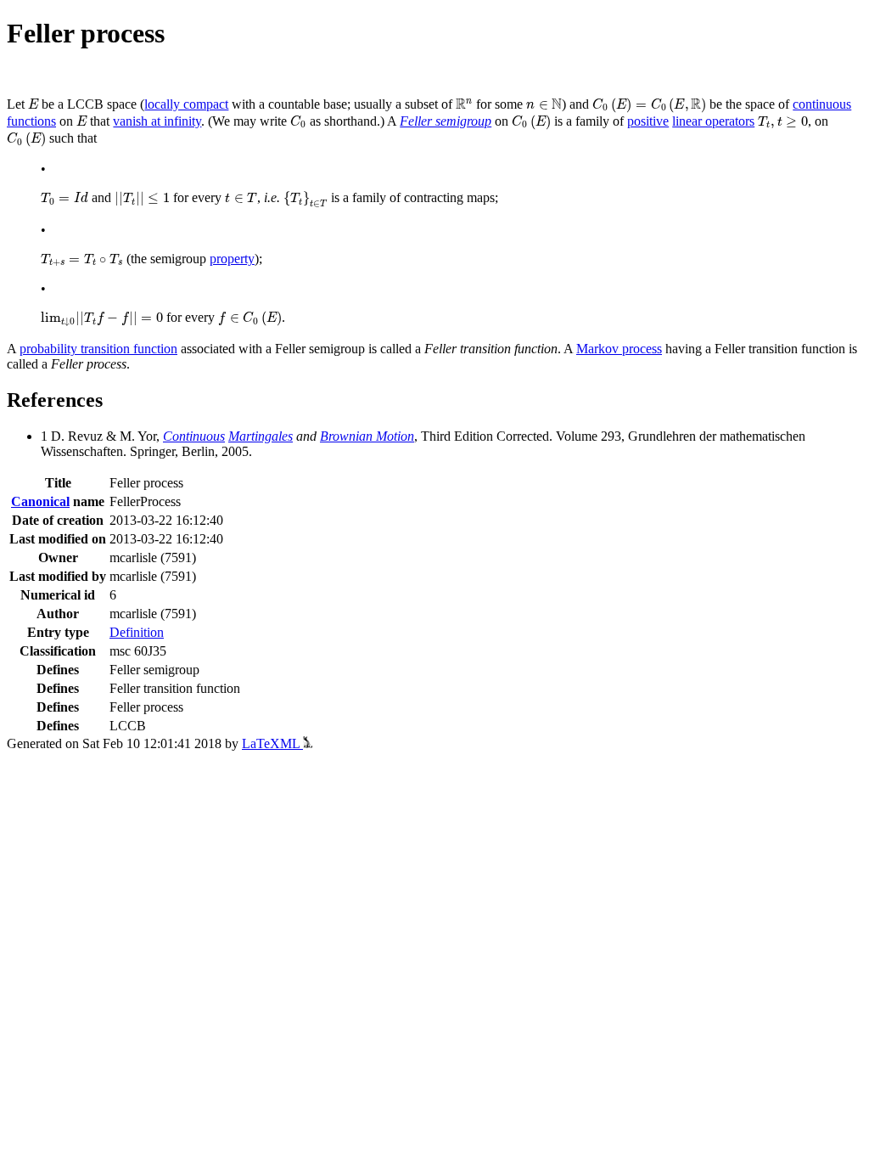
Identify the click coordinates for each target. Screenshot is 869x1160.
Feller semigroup (445, 121)
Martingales (260, 436)
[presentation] (33, 104)
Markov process (619, 348)
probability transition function (98, 348)
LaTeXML (272, 743)
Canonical (40, 501)
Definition (136, 632)
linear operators (713, 121)
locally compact (186, 104)
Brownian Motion (367, 436)
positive (648, 121)
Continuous (194, 436)
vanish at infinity (157, 121)
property (232, 258)
